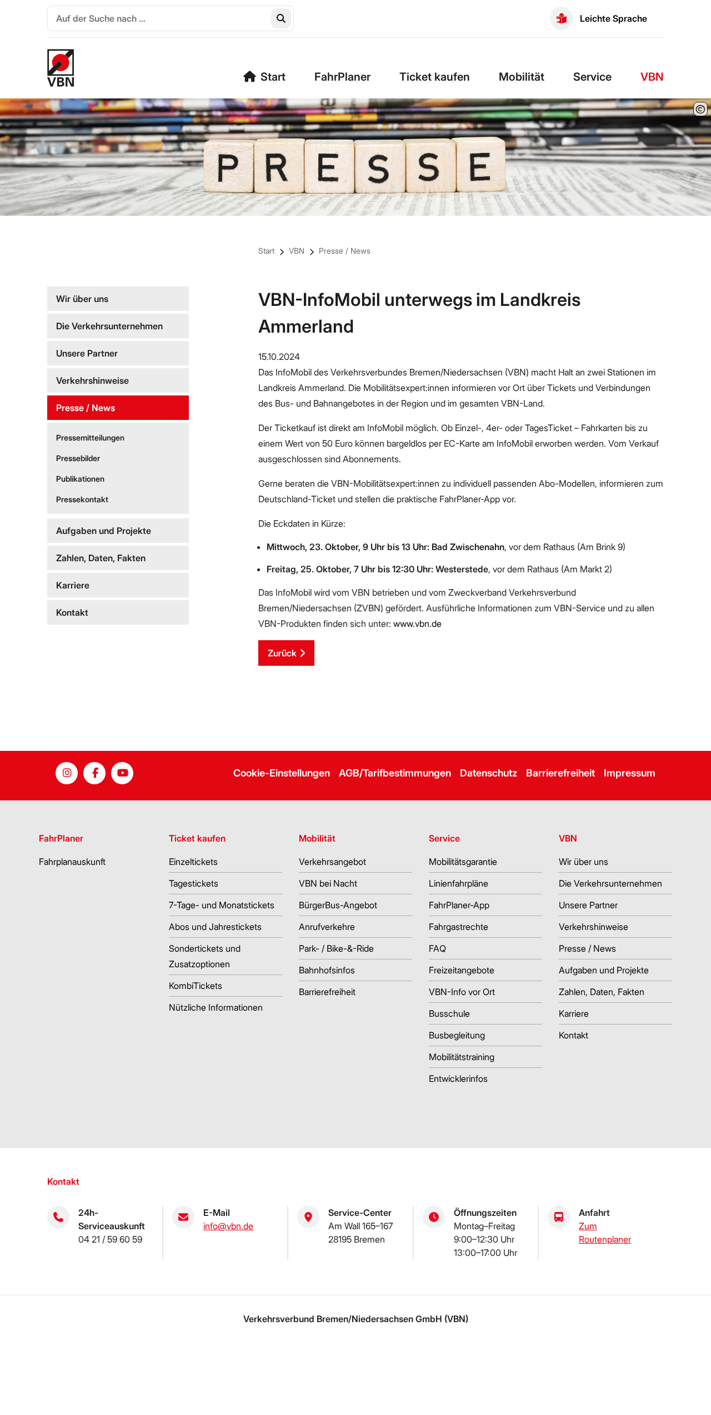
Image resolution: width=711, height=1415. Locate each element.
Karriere (72, 585)
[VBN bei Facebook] (94, 773)
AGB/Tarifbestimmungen (395, 773)
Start (273, 76)
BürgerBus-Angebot (338, 905)
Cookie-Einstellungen (281, 773)
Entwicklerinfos (458, 1078)
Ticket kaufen (434, 76)
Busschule (449, 1013)
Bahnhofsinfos (327, 970)
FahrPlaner (342, 76)
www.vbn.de (417, 623)
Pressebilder (78, 458)
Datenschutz (488, 773)
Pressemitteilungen (90, 437)
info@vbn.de (228, 1225)
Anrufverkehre (327, 926)
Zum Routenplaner (605, 1232)
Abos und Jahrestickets (215, 926)
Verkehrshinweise (92, 380)
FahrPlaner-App (459, 905)
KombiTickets (195, 985)
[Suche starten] (281, 18)
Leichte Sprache (613, 18)
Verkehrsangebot (332, 861)
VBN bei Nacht (328, 883)
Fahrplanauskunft (72, 861)
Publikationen (80, 478)
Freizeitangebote (461, 970)
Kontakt (72, 612)
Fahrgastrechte (458, 926)
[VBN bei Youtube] (122, 773)
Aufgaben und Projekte (103, 530)
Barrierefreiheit (560, 773)
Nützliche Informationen (216, 1007)
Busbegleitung (457, 1035)
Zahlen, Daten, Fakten (101, 557)
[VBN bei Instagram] (67, 773)
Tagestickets (193, 883)
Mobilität (521, 76)
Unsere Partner (87, 353)
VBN (652, 76)
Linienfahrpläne (458, 883)
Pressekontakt (82, 499)
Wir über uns (82, 298)
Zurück (282, 653)
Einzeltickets (193, 861)
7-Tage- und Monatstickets (221, 905)
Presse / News (344, 250)
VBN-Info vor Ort (462, 991)
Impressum (629, 773)
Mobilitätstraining (461, 1056)
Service (592, 76)
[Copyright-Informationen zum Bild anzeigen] (700, 109)
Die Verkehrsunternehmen (109, 326)
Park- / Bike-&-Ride (336, 948)
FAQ (437, 948)
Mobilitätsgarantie (463, 861)
